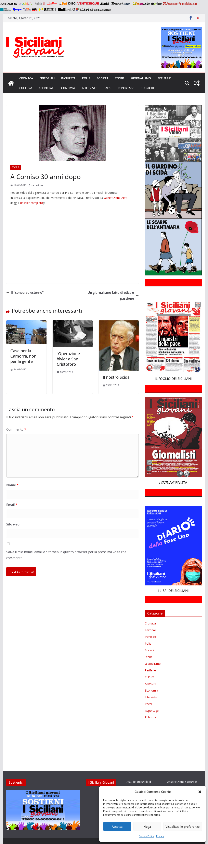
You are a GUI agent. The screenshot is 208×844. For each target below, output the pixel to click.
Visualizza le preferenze (183, 826)
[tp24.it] (27, 9)
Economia (67, 88)
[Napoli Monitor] (156, 3)
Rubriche (148, 88)
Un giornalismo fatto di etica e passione (111, 295)
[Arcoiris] (25, 3)
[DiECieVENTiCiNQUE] (83, 3)
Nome (12, 485)
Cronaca (26, 78)
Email (11, 504)
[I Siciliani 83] (65, 9)
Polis (86, 78)
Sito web (13, 524)
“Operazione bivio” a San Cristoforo (68, 359)
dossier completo (31, 203)
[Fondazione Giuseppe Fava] (41, 9)
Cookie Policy (146, 836)
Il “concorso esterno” (27, 292)
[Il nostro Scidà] (119, 323)
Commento (16, 429)
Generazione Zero (116, 198)
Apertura (46, 88)
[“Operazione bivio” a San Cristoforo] (73, 323)
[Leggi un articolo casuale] (197, 83)
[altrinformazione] (93, 9)
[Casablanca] (52, 3)
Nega (147, 826)
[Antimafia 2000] (8, 3)
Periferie (164, 78)
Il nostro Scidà (116, 377)
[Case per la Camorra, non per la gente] (26, 323)
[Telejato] (17, 9)
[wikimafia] (34, 9)
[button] (200, 792)
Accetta (117, 826)
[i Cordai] (104, 3)
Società (102, 78)
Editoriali (47, 78)
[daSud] (63, 3)
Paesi (107, 88)
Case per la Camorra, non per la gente (23, 356)
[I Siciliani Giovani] (11, 83)
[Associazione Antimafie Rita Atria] (180, 3)
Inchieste (68, 78)
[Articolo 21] (40, 3)
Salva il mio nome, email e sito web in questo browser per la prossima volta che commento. (66, 555)
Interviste (89, 88)
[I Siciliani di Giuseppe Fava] (49, 9)
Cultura (25, 88)
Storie (120, 78)
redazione (37, 185)
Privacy (160, 836)
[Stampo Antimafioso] (6, 9)
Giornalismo (141, 78)
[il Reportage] (121, 3)
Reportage (126, 88)
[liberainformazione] (141, 3)
